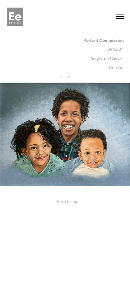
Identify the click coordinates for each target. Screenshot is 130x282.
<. (61, 77)
